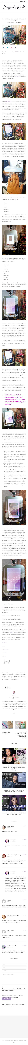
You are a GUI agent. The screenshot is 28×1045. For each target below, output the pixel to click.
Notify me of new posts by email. (10, 997)
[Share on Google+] (8, 688)
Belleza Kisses (4, 656)
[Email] (16, 47)
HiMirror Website (19, 625)
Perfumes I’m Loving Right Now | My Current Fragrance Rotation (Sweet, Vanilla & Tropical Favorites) (14, 767)
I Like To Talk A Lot (5, 649)
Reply (25, 825)
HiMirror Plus (17, 76)
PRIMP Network (18, 51)
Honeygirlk (13, 839)
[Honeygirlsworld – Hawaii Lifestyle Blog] (14, 8)
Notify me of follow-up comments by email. (13, 995)
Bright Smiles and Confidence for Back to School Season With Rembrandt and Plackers (21, 735)
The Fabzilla (4, 642)
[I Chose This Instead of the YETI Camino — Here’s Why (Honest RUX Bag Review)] (14, 803)
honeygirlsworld (14, 698)
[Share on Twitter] (8, 47)
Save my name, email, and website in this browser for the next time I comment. (14, 989)
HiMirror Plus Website (13, 632)
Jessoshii (3, 646)
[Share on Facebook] (4, 47)
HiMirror (3, 607)
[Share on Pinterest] (10, 688)
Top (14, 1042)
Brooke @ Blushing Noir (13, 915)
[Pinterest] (12, 47)
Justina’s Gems (5, 652)
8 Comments (18, 22)
